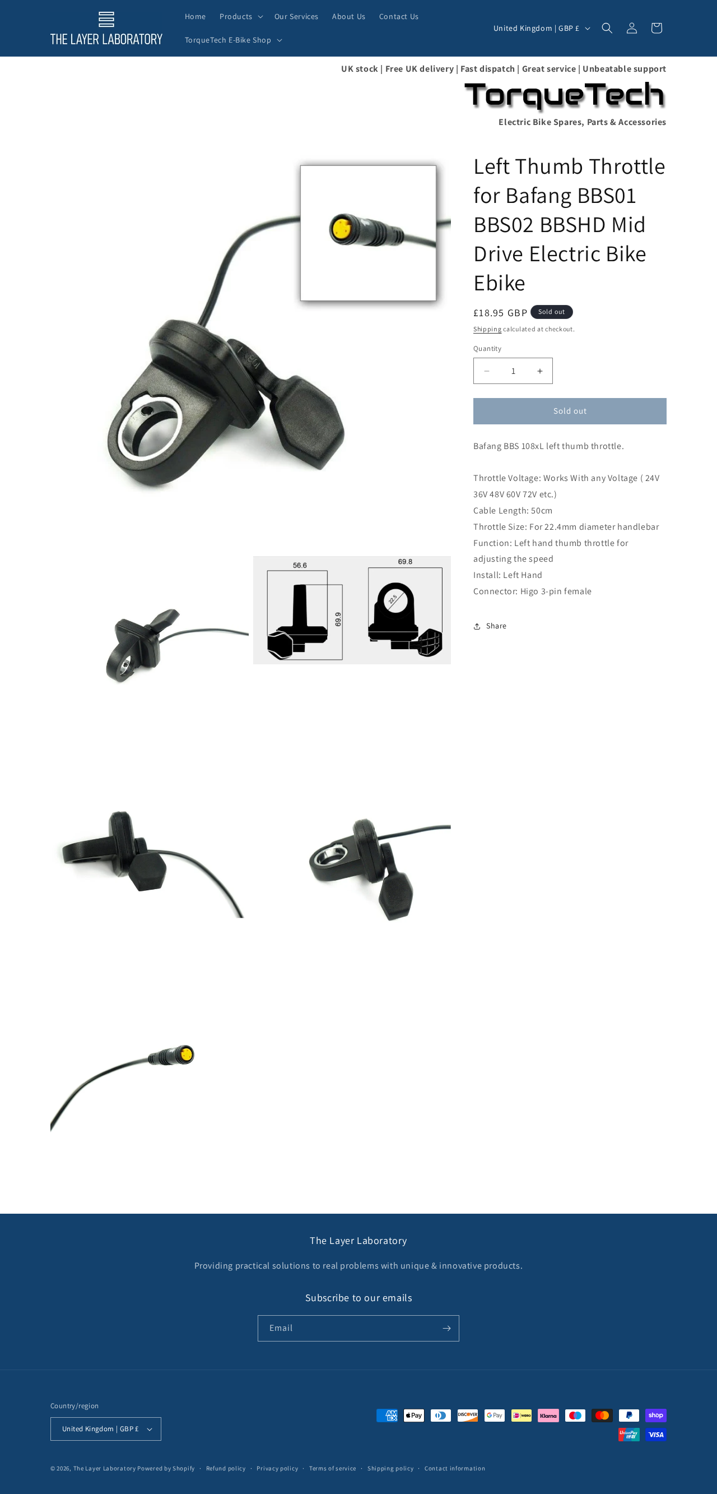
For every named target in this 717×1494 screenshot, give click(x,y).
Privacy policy (277, 1468)
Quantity (487, 349)
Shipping (487, 329)
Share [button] (496, 626)
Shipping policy (390, 1468)
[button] (240, 16)
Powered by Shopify (166, 1468)
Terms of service (332, 1468)
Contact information (455, 1468)
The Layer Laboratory (104, 1468)
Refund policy (226, 1468)
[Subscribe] (446, 1328)
